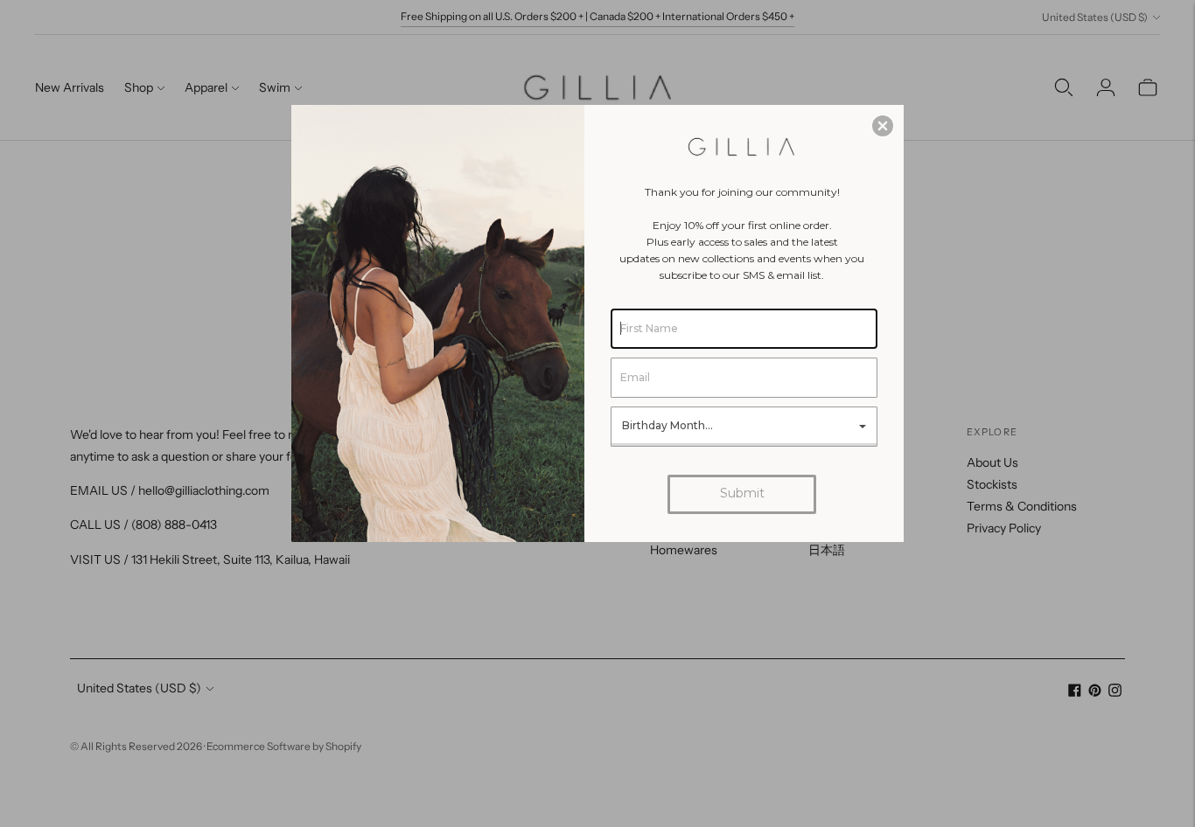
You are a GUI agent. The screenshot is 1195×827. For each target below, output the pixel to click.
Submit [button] (742, 493)
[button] (882, 125)
